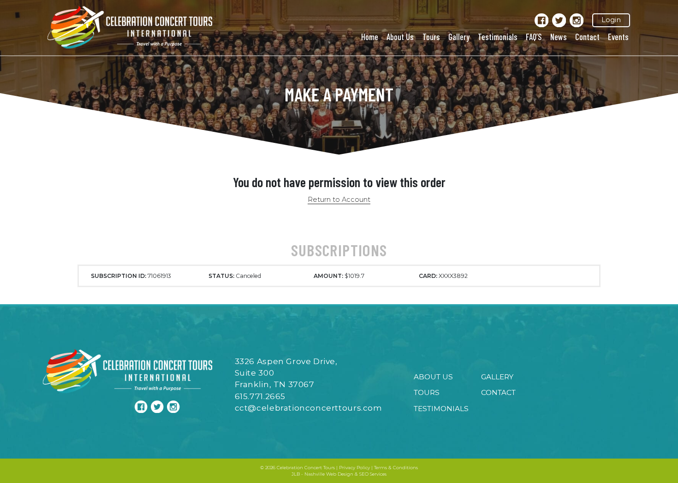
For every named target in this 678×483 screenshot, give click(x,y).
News (558, 37)
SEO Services (373, 474)
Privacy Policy (354, 467)
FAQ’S (533, 37)
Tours (431, 37)
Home (369, 37)
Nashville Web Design (328, 474)
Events (618, 37)
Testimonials (497, 37)
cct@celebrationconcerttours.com (308, 407)
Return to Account (339, 199)
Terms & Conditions (396, 467)
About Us (400, 37)
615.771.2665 (260, 396)
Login (611, 20)
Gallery (459, 37)
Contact (587, 37)
